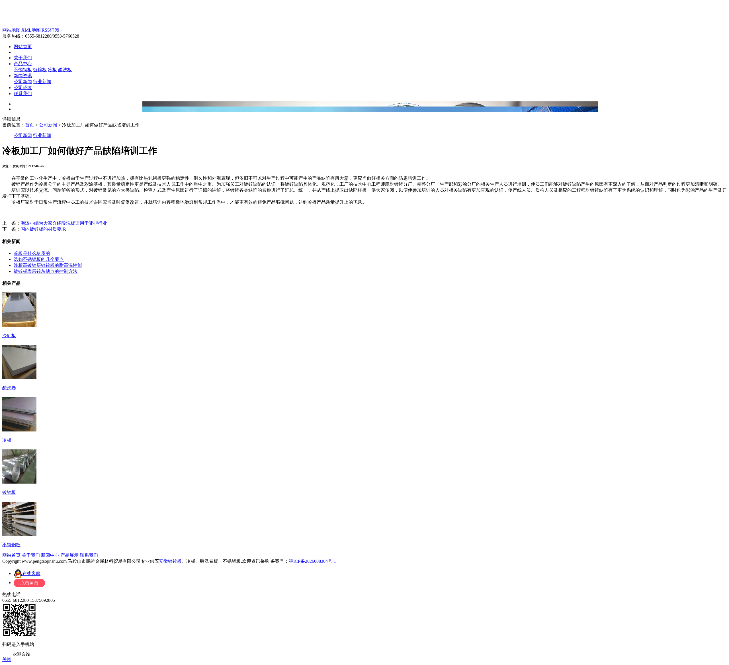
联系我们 (23, 93)
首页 (29, 124)
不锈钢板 (23, 69)
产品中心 (23, 63)
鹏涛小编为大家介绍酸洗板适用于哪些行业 (64, 223)
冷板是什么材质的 (32, 253)
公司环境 (23, 87)
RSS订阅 (50, 30)
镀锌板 (40, 69)
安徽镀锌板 (170, 561)
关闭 (6, 659)
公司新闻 (23, 81)
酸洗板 (65, 69)
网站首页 (23, 46)
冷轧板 (9, 335)
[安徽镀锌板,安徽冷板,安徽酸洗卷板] (71, 25)
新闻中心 (50, 555)
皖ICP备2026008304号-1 (312, 561)
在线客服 (31, 573)
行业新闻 (42, 81)
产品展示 (69, 555)
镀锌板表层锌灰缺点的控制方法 (45, 271)
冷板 (52, 69)
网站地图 (11, 30)
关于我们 (23, 57)
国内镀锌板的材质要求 (43, 229)
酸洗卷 (9, 387)
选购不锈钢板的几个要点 (39, 259)
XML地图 (31, 30)
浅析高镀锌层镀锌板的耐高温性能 (48, 265)
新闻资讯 (23, 75)
